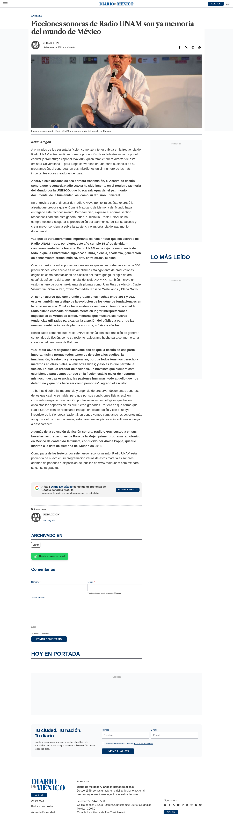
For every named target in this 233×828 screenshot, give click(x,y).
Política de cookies (42, 806)
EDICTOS (215, 4)
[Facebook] (179, 47)
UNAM (36, 545)
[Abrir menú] (5, 4)
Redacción (50, 43)
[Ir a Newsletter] (227, 4)
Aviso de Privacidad (43, 812)
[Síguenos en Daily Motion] (200, 804)
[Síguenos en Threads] (191, 804)
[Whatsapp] (199, 47)
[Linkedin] (192, 47)
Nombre (35, 582)
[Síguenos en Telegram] (196, 804)
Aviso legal (37, 800)
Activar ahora (126, 490)
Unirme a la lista (118, 751)
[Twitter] (186, 47)
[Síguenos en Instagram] (165, 804)
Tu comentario (38, 597)
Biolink (171, 812)
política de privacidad (143, 743)
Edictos (39, 795)
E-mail (91, 582)
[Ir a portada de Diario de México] (48, 785)
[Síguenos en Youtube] (178, 804)
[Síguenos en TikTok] (182, 804)
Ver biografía (49, 520)
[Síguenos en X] (173, 804)
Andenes (36, 16)
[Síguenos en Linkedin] (187, 804)
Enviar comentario (49, 639)
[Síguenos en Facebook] (169, 804)
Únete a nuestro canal (52, 556)
